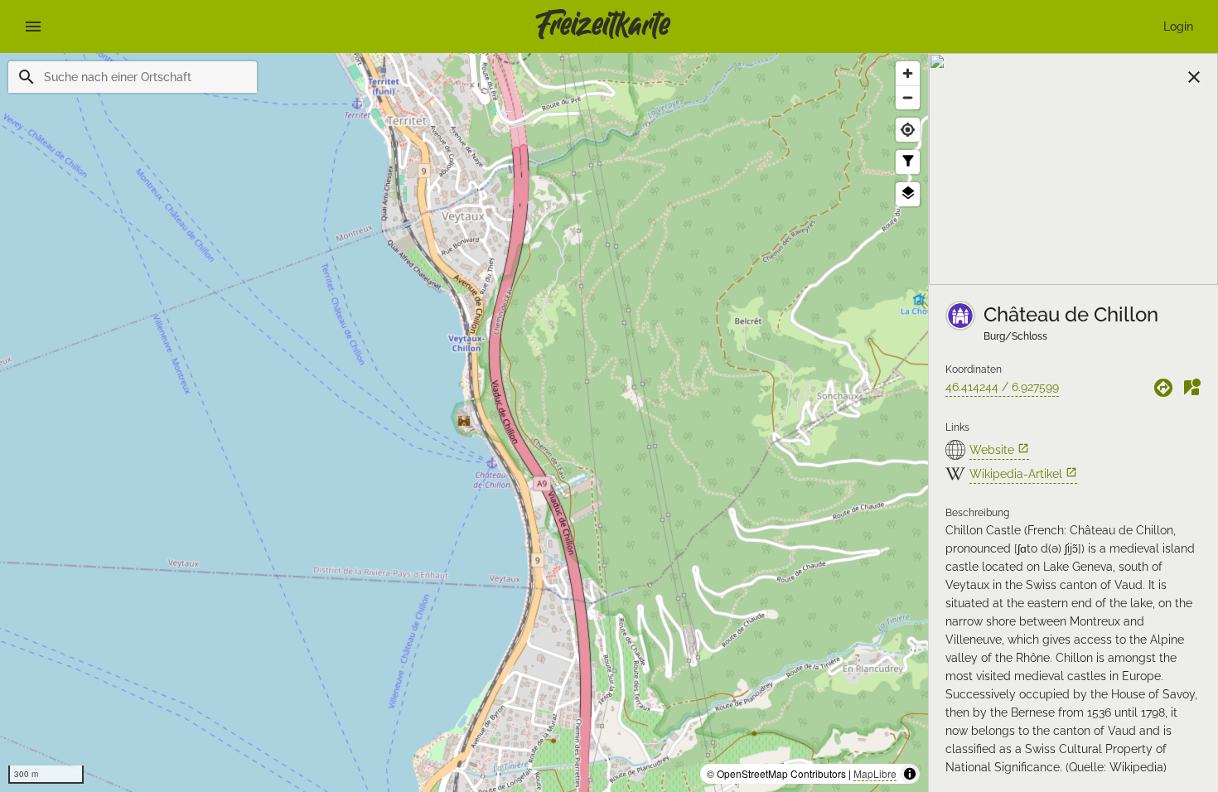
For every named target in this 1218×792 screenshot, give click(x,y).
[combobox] (144, 77)
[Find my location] (908, 130)
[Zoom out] (908, 97)
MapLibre (875, 773)
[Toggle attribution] (910, 774)
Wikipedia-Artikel (1023, 473)
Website (999, 449)
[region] (464, 422)
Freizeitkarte (602, 26)
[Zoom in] (908, 73)
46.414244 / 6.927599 (1002, 387)
